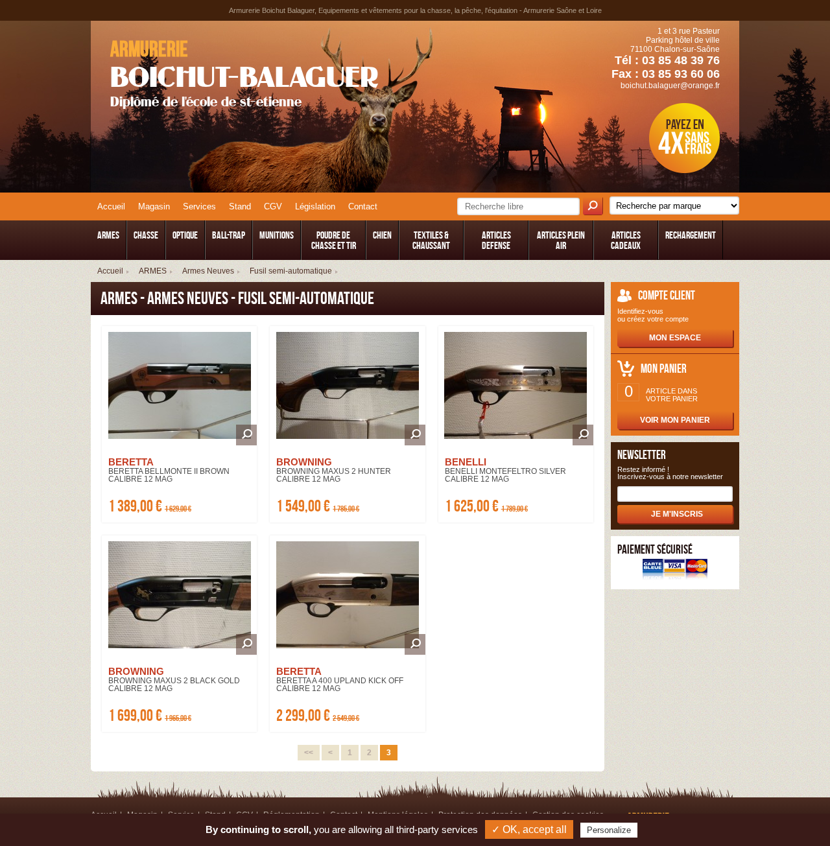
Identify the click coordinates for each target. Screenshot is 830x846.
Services (199, 206)
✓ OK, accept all (529, 829)
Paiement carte (675, 571)
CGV (273, 206)
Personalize (609, 830)
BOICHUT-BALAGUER (244, 73)
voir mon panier (675, 420)
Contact (362, 206)
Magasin (154, 206)
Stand (240, 206)
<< (308, 752)
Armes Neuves (208, 271)
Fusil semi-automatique (291, 271)
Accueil (111, 206)
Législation (315, 206)
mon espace (675, 337)
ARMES (153, 271)
